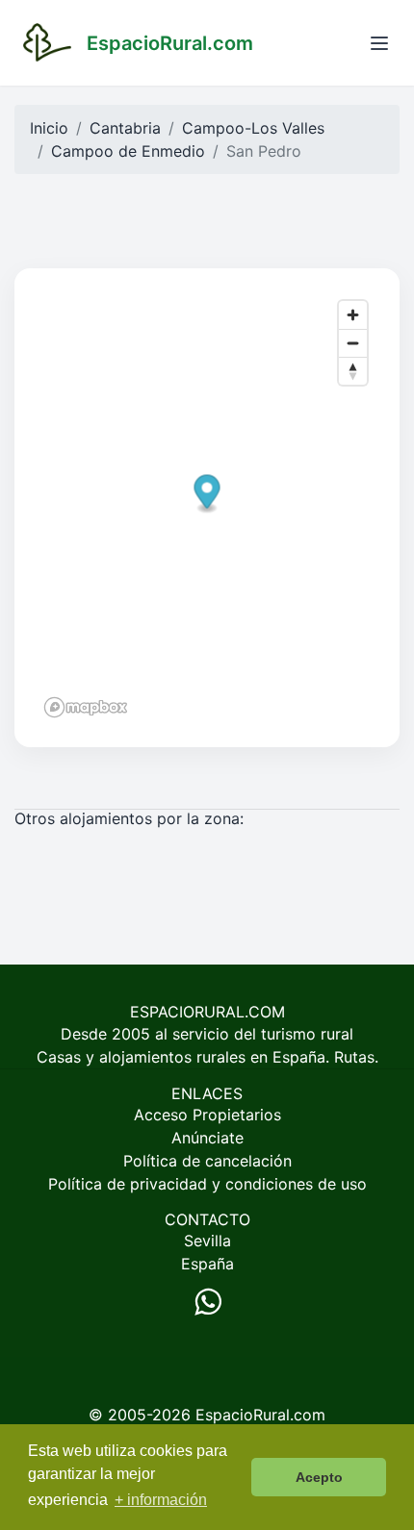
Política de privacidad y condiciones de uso (207, 1183)
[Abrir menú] (379, 43)
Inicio (49, 128)
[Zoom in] (353, 315)
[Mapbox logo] (85, 707)
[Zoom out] (353, 343)
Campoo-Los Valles (253, 128)
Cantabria (125, 128)
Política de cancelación (207, 1160)
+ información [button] (161, 1500)
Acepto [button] (319, 1477)
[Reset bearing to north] (353, 371)
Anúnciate (207, 1137)
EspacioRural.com (260, 1414)
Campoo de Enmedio (128, 151)
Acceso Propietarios (207, 1114)
